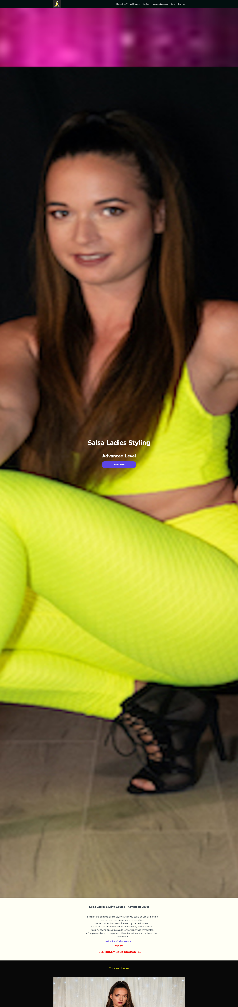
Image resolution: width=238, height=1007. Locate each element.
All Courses (135, 4)
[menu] (149, 4)
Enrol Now (119, 465)
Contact (146, 4)
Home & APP (122, 4)
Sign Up (181, 4)
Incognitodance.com (160, 4)
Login (173, 4)
